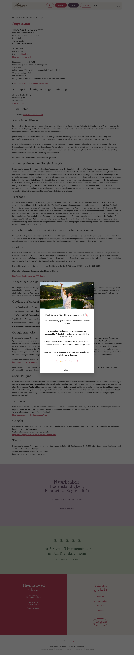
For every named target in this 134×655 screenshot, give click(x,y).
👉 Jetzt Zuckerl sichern (67, 361)
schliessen (67, 370)
